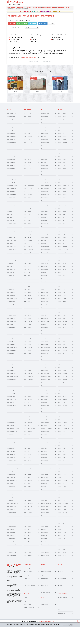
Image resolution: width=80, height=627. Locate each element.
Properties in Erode (10, 229)
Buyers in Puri (26, 437)
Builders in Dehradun (62, 208)
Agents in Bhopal (44, 182)
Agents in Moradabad (45, 359)
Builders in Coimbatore (62, 194)
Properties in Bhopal (11, 182)
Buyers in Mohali (27, 356)
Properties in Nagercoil (11, 385)
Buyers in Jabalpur (27, 286)
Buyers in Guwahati (27, 260)
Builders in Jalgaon (61, 292)
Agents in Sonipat (44, 486)
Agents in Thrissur (44, 500)
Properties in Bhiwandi (11, 179)
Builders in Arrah (61, 145)
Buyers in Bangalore (28, 156)
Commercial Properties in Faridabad (34, 7)
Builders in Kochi (61, 309)
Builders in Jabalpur (62, 286)
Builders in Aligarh (61, 133)
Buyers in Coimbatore (28, 194)
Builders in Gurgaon (62, 257)
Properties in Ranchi (11, 451)
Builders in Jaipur (61, 289)
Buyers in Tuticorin (27, 518)
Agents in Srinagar (44, 489)
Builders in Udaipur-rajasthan (64, 520)
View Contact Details (22, 23)
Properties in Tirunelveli (11, 506)
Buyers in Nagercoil (27, 385)
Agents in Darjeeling (45, 205)
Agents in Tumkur (44, 515)
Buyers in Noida (27, 408)
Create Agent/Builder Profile (30, 575)
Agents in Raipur (44, 445)
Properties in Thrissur (11, 500)
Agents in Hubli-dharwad (46, 278)
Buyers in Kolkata (27, 318)
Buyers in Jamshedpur (28, 298)
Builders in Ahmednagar (63, 124)
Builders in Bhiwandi (62, 179)
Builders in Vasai (61, 535)
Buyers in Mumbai (27, 367)
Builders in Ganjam (62, 237)
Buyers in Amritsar (27, 139)
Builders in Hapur (61, 266)
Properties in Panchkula (11, 422)
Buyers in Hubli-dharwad (29, 278)
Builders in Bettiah (61, 165)
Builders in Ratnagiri (62, 454)
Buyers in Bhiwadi (27, 176)
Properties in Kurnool (11, 324)
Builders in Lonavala (62, 327)
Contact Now (12, 23)
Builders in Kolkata (61, 318)
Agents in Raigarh (44, 442)
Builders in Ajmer (61, 127)
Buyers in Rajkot (27, 448)
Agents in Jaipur (44, 289)
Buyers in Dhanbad (27, 211)
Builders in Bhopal (61, 182)
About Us (61, 571)
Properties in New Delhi (11, 405)
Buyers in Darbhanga (28, 202)
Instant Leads (27, 578)
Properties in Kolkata (11, 318)
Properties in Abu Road (11, 113)
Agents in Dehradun (45, 208)
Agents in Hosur (44, 275)
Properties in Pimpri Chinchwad (13, 428)
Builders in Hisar (61, 272)
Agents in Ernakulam (45, 226)
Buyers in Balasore (27, 153)
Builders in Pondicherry (62, 431)
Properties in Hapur (10, 266)
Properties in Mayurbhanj (12, 347)
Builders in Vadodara (62, 526)
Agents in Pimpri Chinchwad (46, 428)
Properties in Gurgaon (11, 257)
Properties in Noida (10, 408)
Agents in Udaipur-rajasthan (46, 520)
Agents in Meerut (44, 353)
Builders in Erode (61, 229)
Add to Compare (43, 23)
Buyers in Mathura (27, 344)
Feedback (61, 582)
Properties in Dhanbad (11, 211)
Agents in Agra (44, 119)
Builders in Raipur (61, 445)
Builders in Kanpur (61, 304)
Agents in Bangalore (45, 156)
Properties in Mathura (11, 344)
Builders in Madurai (62, 335)
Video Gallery (61, 588)
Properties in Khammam (11, 307)
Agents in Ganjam (44, 237)
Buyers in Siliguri (27, 477)
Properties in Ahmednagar (12, 124)
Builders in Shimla (61, 471)
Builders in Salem (61, 463)
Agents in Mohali (44, 356)
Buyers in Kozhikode (28, 321)
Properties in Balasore (11, 153)
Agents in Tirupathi (44, 509)
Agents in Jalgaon (44, 292)
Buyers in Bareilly (27, 159)
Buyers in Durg (27, 220)
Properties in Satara (10, 466)
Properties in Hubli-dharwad (12, 278)
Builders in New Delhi (62, 405)
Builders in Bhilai (61, 174)
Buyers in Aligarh (27, 133)
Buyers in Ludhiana (27, 333)
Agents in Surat (44, 492)
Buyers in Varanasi (27, 532)
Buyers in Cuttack (27, 197)
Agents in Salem (44, 463)
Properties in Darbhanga (11, 202)
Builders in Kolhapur (62, 315)
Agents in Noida (44, 408)
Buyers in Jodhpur (27, 301)
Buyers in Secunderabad (28, 468)
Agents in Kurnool (44, 324)
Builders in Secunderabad (63, 468)
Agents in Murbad (44, 370)
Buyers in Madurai (27, 335)
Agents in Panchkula (45, 422)
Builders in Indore (61, 283)
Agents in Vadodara (45, 526)
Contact (68, 2)
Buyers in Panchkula (28, 422)
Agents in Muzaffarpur (45, 379)
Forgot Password (28, 604)
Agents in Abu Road (45, 113)
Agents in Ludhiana (44, 333)
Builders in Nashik (61, 390)
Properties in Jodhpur (11, 301)
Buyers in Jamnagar (27, 295)
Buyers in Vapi (26, 529)
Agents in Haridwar (44, 269)
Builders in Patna (61, 425)
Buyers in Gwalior (27, 263)
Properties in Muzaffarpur (12, 379)
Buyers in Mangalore (28, 338)
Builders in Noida (61, 408)
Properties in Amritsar (11, 139)
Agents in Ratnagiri (44, 454)
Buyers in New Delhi (28, 405)
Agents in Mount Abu (45, 364)
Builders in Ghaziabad (62, 240)
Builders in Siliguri (61, 477)
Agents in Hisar (44, 272)
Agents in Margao (44, 341)
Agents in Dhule (44, 214)
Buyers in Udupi (27, 523)
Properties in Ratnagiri (11, 454)
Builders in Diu (61, 217)
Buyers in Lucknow (27, 330)
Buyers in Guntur (27, 255)
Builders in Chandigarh (62, 188)
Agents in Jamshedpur (45, 298)
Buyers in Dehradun (28, 208)
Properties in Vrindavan (11, 549)
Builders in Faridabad (62, 231)
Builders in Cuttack (61, 197)
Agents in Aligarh (44, 133)
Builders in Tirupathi (62, 509)
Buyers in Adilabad (27, 116)
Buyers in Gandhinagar (28, 234)
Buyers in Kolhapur (27, 315)
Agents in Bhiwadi (44, 176)
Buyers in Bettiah (27, 165)
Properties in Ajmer (10, 127)
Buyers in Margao (27, 341)
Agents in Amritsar (44, 139)
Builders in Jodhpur (62, 301)
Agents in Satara (44, 466)
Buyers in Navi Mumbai (28, 393)
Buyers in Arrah (27, 145)
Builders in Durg (61, 220)
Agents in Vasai (44, 535)
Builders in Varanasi (62, 532)
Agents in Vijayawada (45, 541)
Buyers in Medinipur (28, 350)
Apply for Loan (62, 609)
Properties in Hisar (10, 272)
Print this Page (47, 61)
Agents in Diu (43, 217)
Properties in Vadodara (11, 526)
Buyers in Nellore (27, 402)
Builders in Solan (61, 483)
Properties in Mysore (11, 382)
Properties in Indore (10, 283)
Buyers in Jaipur (27, 289)
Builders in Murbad (62, 370)
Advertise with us (62, 578)
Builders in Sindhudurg (62, 480)
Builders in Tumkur (62, 515)
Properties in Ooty (10, 413)
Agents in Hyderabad (45, 281)
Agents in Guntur (44, 255)
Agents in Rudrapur (45, 460)
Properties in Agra (10, 119)
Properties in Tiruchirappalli (12, 503)
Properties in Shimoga (11, 474)
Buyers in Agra (27, 119)
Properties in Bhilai (10, 174)
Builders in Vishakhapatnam (63, 544)
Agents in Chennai (44, 191)
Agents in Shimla (44, 471)
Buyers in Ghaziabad (28, 240)
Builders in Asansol (62, 148)
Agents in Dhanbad (44, 211)
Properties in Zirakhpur (11, 555)
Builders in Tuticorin (62, 518)
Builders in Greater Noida (63, 249)
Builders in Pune (61, 434)
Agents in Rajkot (44, 448)
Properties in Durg (10, 220)
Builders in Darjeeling (62, 205)
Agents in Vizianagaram (45, 546)
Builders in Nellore (61, 402)
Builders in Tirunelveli (62, 506)
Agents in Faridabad (45, 231)
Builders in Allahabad (62, 136)
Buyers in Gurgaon (27, 257)
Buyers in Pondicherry (28, 431)
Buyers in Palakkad (27, 416)
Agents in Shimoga (44, 474)
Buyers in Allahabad (28, 136)
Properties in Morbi (10, 361)
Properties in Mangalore (11, 338)
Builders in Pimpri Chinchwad (64, 428)
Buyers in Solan (27, 483)
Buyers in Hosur (27, 275)
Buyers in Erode (27, 229)
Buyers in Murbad (27, 370)
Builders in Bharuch (62, 168)
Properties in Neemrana (11, 399)
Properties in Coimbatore (11, 194)
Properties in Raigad (11, 439)
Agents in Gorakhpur (45, 246)
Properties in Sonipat (11, 486)
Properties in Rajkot (10, 448)
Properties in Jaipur (10, 289)
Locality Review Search (46, 592)
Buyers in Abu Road (28, 113)
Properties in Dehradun (11, 208)
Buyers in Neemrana (28, 399)
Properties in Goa (10, 243)
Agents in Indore (44, 283)
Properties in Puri (10, 437)
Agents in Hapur (44, 266)
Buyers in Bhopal (27, 182)
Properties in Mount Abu (11, 364)
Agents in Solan (44, 483)
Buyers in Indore (27, 283)
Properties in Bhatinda (11, 171)
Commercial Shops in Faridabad (48, 7)
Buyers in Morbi (27, 361)
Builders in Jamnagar (62, 295)
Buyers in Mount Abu (28, 364)
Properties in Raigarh (11, 442)
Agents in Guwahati (45, 260)
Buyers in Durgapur (28, 223)
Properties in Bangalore (11, 156)
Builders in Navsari (62, 396)
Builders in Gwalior (62, 263)
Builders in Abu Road (62, 113)
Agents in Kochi (44, 309)
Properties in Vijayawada (11, 541)
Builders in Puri (61, 437)
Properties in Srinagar (11, 489)
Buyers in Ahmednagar (28, 124)
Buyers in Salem (27, 463)
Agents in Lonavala (44, 327)
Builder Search (45, 578)
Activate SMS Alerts (28, 582)
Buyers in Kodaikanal (28, 312)
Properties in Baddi (10, 150)
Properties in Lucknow (11, 330)
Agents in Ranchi (44, 451)
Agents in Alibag (44, 130)
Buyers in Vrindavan (28, 549)
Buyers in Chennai (27, 191)
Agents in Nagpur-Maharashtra (47, 387)
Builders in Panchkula (62, 422)
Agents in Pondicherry (45, 431)
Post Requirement (28, 571)
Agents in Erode (44, 229)
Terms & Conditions (63, 597)
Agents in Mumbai (44, 367)
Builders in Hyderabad (62, 281)
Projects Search (45, 582)
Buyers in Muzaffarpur (28, 379)
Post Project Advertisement (29, 585)
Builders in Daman (61, 200)
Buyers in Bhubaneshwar (29, 185)
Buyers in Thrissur (27, 500)
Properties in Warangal (11, 552)
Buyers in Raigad (27, 439)
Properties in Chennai (11, 191)
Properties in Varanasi (11, 532)
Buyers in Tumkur (27, 515)
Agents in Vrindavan (45, 549)
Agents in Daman (44, 200)
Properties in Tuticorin (11, 518)
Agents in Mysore (44, 382)
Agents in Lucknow (44, 330)
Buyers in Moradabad (28, 359)
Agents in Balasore (44, 153)
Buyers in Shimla (27, 471)
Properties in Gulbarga (11, 252)
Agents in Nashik (44, 390)
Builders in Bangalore (62, 156)
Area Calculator (62, 613)
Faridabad (13, 7)
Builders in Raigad (61, 439)
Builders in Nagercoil (62, 385)
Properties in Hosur (10, 275)
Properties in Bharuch (11, 168)
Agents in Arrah (44, 145)
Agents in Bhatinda (44, 171)
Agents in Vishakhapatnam (46, 544)
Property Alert (44, 601)
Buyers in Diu (26, 217)
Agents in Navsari (44, 396)
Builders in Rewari (61, 457)
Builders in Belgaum (62, 162)
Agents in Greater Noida (45, 249)
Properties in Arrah (10, 145)
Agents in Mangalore (45, 338)
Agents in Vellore (44, 538)
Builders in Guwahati (62, 260)
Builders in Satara (61, 466)
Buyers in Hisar (27, 272)
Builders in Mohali (61, 356)
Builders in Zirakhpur (62, 555)
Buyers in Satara (27, 466)
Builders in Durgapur (62, 223)
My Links (55, 2)
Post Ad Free (40, 2)
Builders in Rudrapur (62, 460)
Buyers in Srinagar (27, 489)
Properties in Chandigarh (12, 188)
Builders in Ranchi (61, 451)
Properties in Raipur (11, 445)
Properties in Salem (10, 463)
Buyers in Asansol (27, 148)
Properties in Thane (10, 494)
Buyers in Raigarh (27, 442)
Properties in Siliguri (11, 477)
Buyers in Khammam (28, 307)
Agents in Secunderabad (46, 468)
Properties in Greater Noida (12, 249)
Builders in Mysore (61, 382)
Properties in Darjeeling (11, 205)
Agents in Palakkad (44, 416)
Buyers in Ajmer (27, 127)
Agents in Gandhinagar (45, 234)
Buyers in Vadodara (27, 526)
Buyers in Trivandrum (28, 512)
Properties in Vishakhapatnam (12, 544)
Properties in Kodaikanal (11, 312)
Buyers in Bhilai (27, 174)
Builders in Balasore (62, 153)
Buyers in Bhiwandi (27, 179)
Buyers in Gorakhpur (28, 246)
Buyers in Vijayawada (28, 541)
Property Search (45, 568)
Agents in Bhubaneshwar (46, 185)
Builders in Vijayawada (62, 541)
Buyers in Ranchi (27, 451)
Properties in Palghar (11, 419)
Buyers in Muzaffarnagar (29, 376)
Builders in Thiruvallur (62, 497)
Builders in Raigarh (62, 442)
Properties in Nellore (11, 402)
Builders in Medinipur (62, 350)
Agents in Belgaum (44, 162)
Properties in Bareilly (11, 159)
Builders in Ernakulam (62, 226)
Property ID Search (45, 585)
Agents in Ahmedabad (45, 122)
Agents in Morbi (44, 361)
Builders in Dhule (61, 214)
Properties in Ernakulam (11, 226)
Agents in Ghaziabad (45, 240)
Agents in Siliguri (44, 477)
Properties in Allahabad (11, 136)
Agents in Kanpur (44, 304)
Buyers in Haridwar (27, 269)
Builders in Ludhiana (62, 333)
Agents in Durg (44, 220)
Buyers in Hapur (27, 266)
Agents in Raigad (44, 439)
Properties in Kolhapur (11, 315)
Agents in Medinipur (45, 350)
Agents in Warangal (45, 552)
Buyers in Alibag (27, 130)
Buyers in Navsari (27, 396)
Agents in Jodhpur (44, 301)
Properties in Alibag (10, 130)
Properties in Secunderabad (12, 468)
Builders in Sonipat (62, 486)
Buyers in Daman (27, 200)
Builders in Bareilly (61, 159)
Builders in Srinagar (62, 489)
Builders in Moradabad (62, 359)
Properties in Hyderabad (11, 281)
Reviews (60, 585)
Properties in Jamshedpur (12, 298)
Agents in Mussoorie (45, 373)
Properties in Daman (11, 200)
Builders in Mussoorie (62, 373)
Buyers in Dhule (27, 214)
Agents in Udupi (44, 523)
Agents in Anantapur (45, 142)
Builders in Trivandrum (62, 512)
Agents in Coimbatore (45, 194)
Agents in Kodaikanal (45, 312)
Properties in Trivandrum (12, 512)
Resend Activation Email (29, 607)
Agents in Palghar (44, 419)
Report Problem (33, 23)
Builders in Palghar (62, 419)
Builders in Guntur (61, 255)
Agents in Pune (44, 434)
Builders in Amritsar (62, 139)
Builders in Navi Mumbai (63, 393)
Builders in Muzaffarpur (63, 379)
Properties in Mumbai (11, 367)
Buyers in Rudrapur (28, 460)
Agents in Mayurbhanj (45, 347)
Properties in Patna (10, 425)
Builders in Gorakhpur (62, 246)
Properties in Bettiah (11, 165)
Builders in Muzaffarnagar (63, 376)
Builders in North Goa (62, 411)
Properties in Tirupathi (11, 509)
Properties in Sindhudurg (12, 480)
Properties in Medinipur (11, 350)
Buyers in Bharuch (27, 168)
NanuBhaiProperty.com (29, 57)
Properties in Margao (11, 341)
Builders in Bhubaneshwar (63, 185)
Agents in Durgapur (45, 223)
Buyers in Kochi (27, 309)
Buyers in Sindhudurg (28, 480)
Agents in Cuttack (44, 197)
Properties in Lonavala (11, 327)
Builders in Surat (61, 492)
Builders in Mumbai (62, 367)
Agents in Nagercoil (45, 385)
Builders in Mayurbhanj (62, 347)
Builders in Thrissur (62, 500)
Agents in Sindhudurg (45, 480)
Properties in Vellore (11, 538)
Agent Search (44, 575)
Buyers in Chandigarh (28, 188)
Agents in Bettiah (44, 165)
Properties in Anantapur (11, 142)
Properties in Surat (10, 492)
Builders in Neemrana (62, 399)
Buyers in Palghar (27, 419)
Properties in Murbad (11, 370)
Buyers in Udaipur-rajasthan (29, 520)
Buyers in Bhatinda (27, 171)
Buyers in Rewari (27, 457)
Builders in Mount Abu (62, 364)
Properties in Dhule (10, 214)
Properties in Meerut (11, 353)
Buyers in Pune (27, 434)
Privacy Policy (61, 601)
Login (25, 601)
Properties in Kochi (10, 309)
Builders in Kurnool (62, 324)
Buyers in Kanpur (27, 304)
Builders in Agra (61, 119)
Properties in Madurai (11, 335)
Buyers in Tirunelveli (28, 506)
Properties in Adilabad (11, 116)
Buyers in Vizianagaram (28, 546)
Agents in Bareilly (44, 159)
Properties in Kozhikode (11, 321)
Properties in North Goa (11, 411)
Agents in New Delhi (45, 405)
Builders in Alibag (61, 130)
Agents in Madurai (44, 335)
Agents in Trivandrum (45, 512)
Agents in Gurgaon (44, 257)
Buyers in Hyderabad (28, 281)
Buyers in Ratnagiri (27, 454)
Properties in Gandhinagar (12, 234)
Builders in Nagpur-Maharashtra (64, 387)
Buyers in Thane (27, 494)
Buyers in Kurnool (27, 324)
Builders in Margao (62, 341)
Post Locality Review (29, 588)
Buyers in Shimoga (27, 474)
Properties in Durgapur (11, 223)
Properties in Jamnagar (11, 295)
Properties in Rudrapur (11, 460)
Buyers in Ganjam (27, 237)
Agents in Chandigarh (45, 188)
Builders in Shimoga (62, 474)
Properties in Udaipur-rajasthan (13, 520)
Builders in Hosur (61, 275)
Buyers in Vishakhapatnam (29, 544)
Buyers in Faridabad (28, 231)
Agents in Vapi (44, 529)
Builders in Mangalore (62, 338)
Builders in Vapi (61, 529)
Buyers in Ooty (27, 413)
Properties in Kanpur (11, 304)
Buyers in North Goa (28, 411)
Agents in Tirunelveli (45, 506)
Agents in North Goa (45, 411)
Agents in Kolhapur (44, 315)
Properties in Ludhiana (11, 333)
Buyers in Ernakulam (28, 226)
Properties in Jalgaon (11, 292)
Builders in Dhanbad (62, 211)
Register (26, 597)
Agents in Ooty (44, 413)
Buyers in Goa (26, 243)
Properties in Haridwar (11, 269)
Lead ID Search (45, 588)
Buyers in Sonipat (27, 486)
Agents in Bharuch (44, 168)
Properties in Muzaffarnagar (12, 376)
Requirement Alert (45, 604)
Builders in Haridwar (62, 269)
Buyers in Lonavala (27, 327)
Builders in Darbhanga (62, 202)
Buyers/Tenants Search (46, 571)
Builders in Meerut (61, 353)
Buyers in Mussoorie (28, 373)
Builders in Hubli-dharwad (63, 278)
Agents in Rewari (44, 457)
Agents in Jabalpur (44, 286)
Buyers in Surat (27, 492)
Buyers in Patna (27, 425)
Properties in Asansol (11, 148)
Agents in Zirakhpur (45, 555)
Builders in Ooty (61, 413)
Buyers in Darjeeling (28, 205)
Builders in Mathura (62, 344)
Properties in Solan (10, 483)
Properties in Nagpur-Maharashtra (13, 387)
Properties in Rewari (11, 457)
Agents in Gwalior (44, 263)
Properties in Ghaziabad (11, 240)
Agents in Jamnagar (45, 295)
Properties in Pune (10, 434)
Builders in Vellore (61, 538)
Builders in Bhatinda (62, 171)
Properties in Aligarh (11, 133)
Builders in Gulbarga (62, 252)
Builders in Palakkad (62, 416)
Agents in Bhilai (44, 174)
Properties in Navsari (11, 396)
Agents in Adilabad (44, 116)
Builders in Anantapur (62, 142)
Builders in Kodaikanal (62, 312)
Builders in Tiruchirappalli (63, 503)
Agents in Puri (43, 437)
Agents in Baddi (44, 150)
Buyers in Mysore (27, 382)
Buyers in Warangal (27, 552)
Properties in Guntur (11, 255)
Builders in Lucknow (62, 330)
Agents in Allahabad (45, 136)
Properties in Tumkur (11, 515)
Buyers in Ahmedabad (28, 122)
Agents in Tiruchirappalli (46, 503)
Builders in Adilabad (62, 116)
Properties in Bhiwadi (11, 176)
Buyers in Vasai (27, 535)
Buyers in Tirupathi (27, 509)
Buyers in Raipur (27, 445)
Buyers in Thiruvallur (28, 497)
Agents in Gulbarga (44, 252)
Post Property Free (28, 568)
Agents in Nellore (44, 402)
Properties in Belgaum (11, 162)
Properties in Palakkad (11, 416)
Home (34, 2)
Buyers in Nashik (27, 390)
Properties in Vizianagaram (12, 546)
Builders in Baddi (61, 150)
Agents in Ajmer (44, 127)
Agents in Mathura (44, 344)
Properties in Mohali (11, 356)
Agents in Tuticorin (44, 518)
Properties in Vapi (10, 529)
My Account (48, 2)
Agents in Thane (44, 494)
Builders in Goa (61, 243)
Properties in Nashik (11, 390)
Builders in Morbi (61, 361)
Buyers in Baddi (27, 150)
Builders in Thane (61, 494)
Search (61, 2)
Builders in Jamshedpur (62, 298)
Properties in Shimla (11, 471)
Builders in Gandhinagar (63, 234)
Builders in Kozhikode (62, 321)
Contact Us (61, 575)
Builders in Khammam (62, 307)
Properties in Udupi (10, 523)
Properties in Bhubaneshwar (12, 185)
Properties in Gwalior (11, 263)
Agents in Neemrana (45, 399)
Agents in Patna (44, 425)
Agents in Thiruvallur (45, 497)
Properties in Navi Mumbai (12, 393)
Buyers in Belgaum (27, 162)
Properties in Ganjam (11, 237)
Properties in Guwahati (11, 260)
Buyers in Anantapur (28, 142)
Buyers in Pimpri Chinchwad (29, 428)
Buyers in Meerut (27, 353)
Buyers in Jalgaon (27, 292)
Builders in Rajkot (61, 448)
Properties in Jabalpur (11, 286)
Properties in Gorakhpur (11, 246)
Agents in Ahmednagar (45, 124)
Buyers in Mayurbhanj (28, 347)
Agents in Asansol (44, 148)
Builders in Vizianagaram (63, 546)
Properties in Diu (10, 217)
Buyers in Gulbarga (27, 252)
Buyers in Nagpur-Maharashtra (30, 387)
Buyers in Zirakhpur (28, 555)
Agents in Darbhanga (45, 202)
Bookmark (52, 23)
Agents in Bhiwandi (44, 179)
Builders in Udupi (61, 523)
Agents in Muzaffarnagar (46, 376)
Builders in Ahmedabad (62, 122)
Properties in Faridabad (20, 7)
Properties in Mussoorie (11, 373)
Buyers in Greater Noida (28, 249)
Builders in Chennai (62, 191)
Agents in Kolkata (44, 318)
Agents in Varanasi (44, 532)
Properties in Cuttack (11, 197)
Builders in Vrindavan (62, 549)
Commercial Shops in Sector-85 (62, 7)
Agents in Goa (43, 243)
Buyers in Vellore (27, 538)
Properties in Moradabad (11, 359)
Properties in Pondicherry (12, 431)
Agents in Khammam (45, 307)
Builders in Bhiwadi (62, 176)
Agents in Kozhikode (45, 321)
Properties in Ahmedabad (12, 122)
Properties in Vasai (10, 535)
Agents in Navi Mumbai (45, 393)
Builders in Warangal (62, 552)
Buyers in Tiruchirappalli (28, 503)
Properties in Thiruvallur (11, 497)
